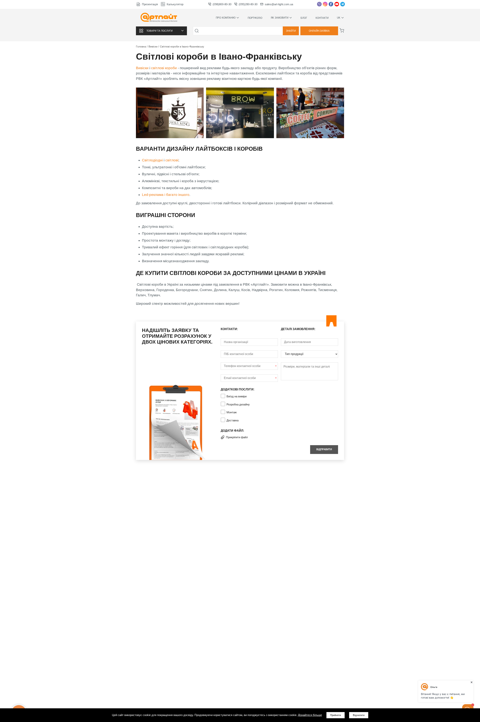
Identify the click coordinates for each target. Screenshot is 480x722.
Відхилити (358, 715)
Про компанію (226, 17)
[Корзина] (342, 30)
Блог (304, 17)
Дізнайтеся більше (310, 715)
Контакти (322, 17)
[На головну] (159, 18)
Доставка (232, 420)
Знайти (291, 30)
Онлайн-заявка (319, 30)
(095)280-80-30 (248, 4)
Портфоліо (255, 17)
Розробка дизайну (238, 404)
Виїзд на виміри (236, 396)
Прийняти (335, 715)
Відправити (324, 449)
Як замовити (279, 17)
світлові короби (164, 68)
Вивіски (142, 68)
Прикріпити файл (237, 437)
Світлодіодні (152, 160)
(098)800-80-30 (222, 4)
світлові (171, 160)
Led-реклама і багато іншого (165, 195)
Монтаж (231, 412)
